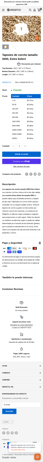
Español (6, 422)
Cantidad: (6, 146)
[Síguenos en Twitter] (7, 432)
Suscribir (9, 411)
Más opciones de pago (21, 166)
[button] (37, 457)
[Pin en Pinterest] (30, 174)
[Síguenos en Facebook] (3, 432)
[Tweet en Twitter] (35, 174)
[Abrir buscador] (30, 10)
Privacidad (5, 457)
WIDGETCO (6, 82)
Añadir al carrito (21, 154)
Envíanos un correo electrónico (21, 325)
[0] (39, 10)
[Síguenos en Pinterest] (16, 432)
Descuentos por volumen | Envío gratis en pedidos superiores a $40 (21, 3)
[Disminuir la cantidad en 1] (13, 146)
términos (13, 457)
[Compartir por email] (39, 174)
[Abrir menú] (3, 10)
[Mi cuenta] (34, 10)
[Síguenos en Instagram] (12, 432)
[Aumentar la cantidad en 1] (25, 146)
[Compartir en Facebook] (26, 174)
